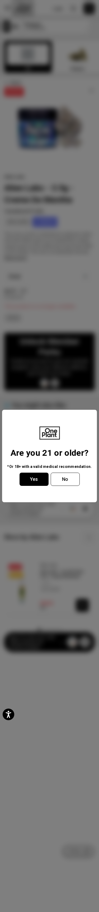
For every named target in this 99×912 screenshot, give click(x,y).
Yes (34, 479)
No (65, 479)
